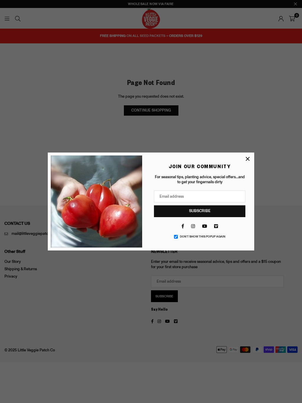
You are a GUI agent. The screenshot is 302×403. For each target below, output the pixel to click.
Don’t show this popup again (202, 237)
